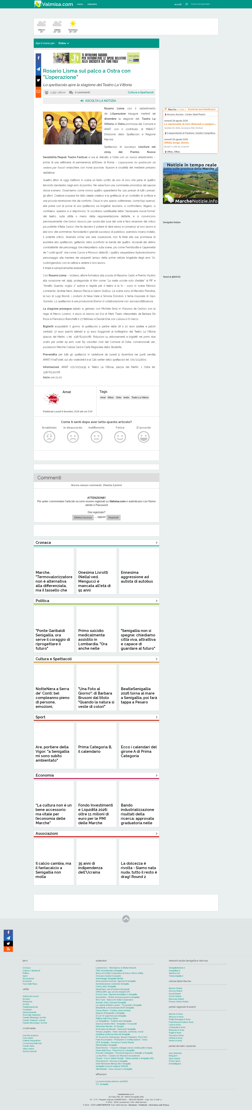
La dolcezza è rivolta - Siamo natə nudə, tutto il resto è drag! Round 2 (139, 870)
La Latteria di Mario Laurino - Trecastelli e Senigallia (118, 1005)
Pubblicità (143, 1105)
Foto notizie (28, 1038)
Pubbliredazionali (30, 1007)
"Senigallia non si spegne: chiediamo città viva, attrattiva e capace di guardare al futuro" (138, 639)
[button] (178, 4)
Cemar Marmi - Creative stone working (113, 1010)
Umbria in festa (175, 1038)
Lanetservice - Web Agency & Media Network (116, 968)
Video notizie (28, 1049)
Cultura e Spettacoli (141, 92)
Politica (26, 973)
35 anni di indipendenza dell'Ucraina (90, 867)
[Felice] (120, 437)
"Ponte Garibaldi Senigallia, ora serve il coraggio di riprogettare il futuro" (53, 639)
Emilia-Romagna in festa (179, 1019)
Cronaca (26, 968)
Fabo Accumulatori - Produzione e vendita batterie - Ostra (121, 1040)
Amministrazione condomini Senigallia (112, 984)
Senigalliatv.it (174, 970)
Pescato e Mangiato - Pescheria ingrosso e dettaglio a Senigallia (124, 1053)
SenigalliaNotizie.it (177, 968)
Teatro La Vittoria (140, 397)
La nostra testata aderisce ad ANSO (112, 1081)
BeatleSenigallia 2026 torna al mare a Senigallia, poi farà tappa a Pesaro (139, 695)
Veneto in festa (175, 1040)
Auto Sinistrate (175, 1053)
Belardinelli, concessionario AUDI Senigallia (115, 1008)
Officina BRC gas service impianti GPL (113, 992)
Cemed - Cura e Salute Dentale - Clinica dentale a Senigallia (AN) (125, 1058)
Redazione (27, 1001)
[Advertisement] (190, 62)
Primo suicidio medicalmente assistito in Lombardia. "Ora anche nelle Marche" (92, 641)
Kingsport (173, 1056)
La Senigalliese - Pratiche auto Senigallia (114, 1021)
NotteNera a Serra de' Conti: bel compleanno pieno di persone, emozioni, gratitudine (53, 700)
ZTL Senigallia (102, 1084)
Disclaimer (133, 1105)
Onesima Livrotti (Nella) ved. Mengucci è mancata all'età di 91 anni (94, 581)
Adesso (41, 31)
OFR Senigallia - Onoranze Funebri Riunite (115, 1042)
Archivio (26, 999)
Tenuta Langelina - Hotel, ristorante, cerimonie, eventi (119, 1032)
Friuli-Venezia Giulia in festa (181, 1022)
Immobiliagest (175, 1064)
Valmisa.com (174, 973)
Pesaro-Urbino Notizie (179, 1001)
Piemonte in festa (176, 1030)
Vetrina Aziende (29, 1012)
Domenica (72, 31)
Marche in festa (176, 1014)
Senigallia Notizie (172, 222)
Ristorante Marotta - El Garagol (110, 1026)
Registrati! (113, 517)
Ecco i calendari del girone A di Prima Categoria (139, 751)
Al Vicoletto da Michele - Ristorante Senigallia (116, 1029)
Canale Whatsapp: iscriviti (34, 1017)
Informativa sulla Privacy (159, 1105)
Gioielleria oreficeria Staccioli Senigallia (113, 1034)
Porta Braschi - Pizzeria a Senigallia (111, 1061)
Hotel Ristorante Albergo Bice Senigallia (113, 1064)
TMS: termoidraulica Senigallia (109, 970)
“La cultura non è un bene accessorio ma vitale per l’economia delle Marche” (54, 814)
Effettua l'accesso (83, 517)
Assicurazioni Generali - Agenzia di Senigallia (116, 981)
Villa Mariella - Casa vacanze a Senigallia (114, 1069)
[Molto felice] (144, 437)
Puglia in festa (175, 1032)
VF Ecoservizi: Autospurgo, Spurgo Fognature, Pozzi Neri (121, 1037)
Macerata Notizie (176, 999)
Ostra (118, 397)
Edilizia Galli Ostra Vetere (107, 1018)
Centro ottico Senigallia (106, 986)
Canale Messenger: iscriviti (35, 1023)
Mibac (111, 397)
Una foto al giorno (30, 1035)
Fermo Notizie (175, 996)
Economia (27, 981)
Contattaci (27, 1009)
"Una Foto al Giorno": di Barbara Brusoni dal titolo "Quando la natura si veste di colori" (96, 698)
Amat (67, 392)
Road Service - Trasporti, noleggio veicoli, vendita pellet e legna (124, 1048)
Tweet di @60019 (171, 277)
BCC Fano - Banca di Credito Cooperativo (114, 1000)
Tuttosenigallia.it (176, 976)
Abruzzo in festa (176, 1017)
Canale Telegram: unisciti (34, 1020)
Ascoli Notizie (175, 994)
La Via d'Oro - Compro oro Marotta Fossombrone (118, 1056)
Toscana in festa (176, 1035)
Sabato (57, 31)
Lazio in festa (175, 1025)
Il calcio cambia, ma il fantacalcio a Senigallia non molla (53, 870)
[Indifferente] (96, 437)
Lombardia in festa (177, 1027)
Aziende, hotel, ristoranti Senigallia (111, 1002)
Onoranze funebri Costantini (108, 976)
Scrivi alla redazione (32, 1015)
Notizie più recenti (31, 996)
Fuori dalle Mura (30, 984)
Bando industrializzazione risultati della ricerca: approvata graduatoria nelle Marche (137, 816)
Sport (25, 976)
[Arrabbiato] (49, 437)
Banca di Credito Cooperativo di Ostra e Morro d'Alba (119, 973)
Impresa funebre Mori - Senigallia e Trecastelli (116, 1024)
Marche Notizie (175, 988)
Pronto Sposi (174, 1061)
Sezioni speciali (29, 1051)
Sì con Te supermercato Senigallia (111, 1016)
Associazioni (28, 978)
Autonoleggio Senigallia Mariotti (109, 978)
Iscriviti (26, 1004)
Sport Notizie (174, 1058)
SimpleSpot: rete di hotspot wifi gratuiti (112, 989)
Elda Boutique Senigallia (106, 1045)
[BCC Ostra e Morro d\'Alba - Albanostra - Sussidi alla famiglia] (96, 63)
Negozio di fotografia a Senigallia (110, 1013)
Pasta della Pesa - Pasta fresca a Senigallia (115, 1050)
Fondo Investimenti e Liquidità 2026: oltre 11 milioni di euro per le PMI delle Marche (95, 814)
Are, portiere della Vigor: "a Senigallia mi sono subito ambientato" (52, 754)
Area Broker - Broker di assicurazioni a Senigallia (117, 997)
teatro (126, 397)
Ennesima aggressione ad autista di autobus (137, 577)
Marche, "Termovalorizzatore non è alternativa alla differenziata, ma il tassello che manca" (54, 583)
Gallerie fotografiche (32, 1040)
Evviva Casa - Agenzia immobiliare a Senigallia (116, 994)
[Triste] (73, 437)
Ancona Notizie (175, 991)
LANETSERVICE (103, 1105)
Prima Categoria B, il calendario (95, 749)
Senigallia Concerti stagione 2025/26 (112, 1066)
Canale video (28, 1046)
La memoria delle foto (32, 1043)
